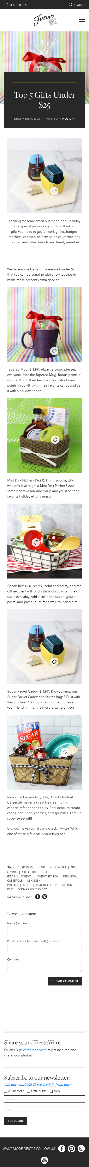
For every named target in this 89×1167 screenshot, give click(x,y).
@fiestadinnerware (33, 1049)
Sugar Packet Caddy (32, 889)
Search (76, 5)
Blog (57, 1091)
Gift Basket (58, 867)
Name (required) (18, 923)
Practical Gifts (47, 885)
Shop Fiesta (15, 5)
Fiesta (41, 867)
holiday (25, 876)
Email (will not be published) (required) (33, 941)
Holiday (68, 119)
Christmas (25, 867)
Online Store (16, 1091)
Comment (13, 959)
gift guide (29, 872)
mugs (27, 885)
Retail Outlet (38, 1091)
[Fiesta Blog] (44, 19)
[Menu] (82, 21)
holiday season (47, 876)
